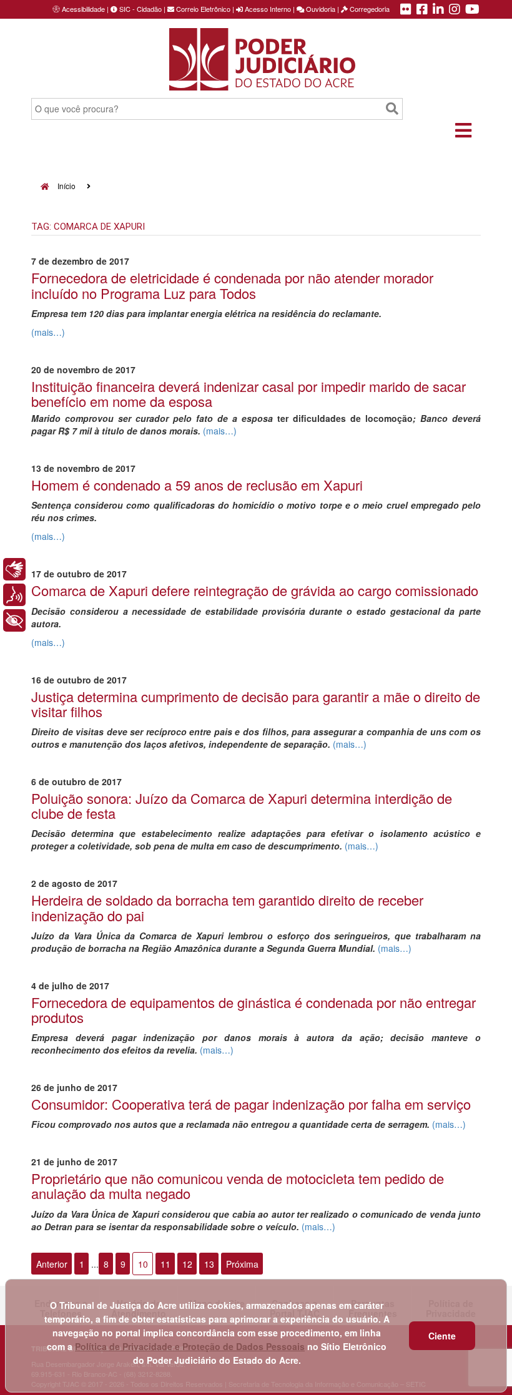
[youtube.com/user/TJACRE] (472, 10)
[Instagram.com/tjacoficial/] (454, 10)
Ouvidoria (319, 9)
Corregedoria (369, 9)
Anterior (51, 1264)
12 (187, 1264)
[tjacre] (438, 10)
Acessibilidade (83, 9)
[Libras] (14, 569)
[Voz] (14, 595)
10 (143, 1264)
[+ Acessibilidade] (14, 620)
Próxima (242, 1264)
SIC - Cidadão (139, 9)
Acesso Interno (267, 9)
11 (165, 1264)
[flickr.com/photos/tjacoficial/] (406, 10)
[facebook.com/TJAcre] (422, 10)
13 (209, 1264)
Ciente (442, 1335)
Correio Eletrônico (202, 9)
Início (66, 185)
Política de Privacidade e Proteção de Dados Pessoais (190, 1346)
